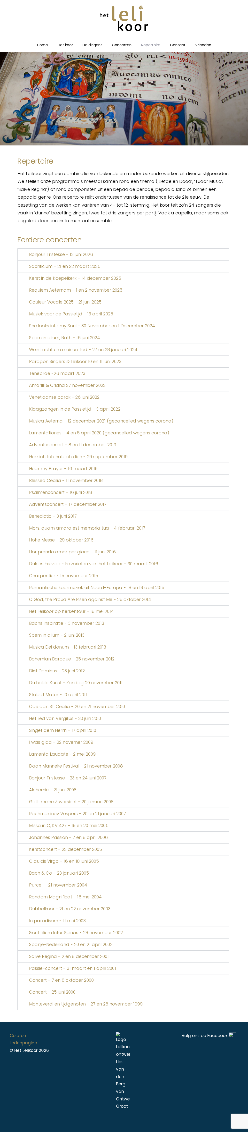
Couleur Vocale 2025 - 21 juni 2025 (65, 302)
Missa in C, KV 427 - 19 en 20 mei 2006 (68, 825)
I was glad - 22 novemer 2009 (61, 742)
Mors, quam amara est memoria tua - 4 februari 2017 (87, 528)
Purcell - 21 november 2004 (58, 885)
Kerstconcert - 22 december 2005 (65, 849)
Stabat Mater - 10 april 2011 (58, 695)
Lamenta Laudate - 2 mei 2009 (62, 754)
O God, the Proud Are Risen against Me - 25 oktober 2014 (90, 599)
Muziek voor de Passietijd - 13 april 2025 (71, 314)
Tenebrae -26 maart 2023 (57, 373)
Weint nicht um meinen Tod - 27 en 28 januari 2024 (83, 349)
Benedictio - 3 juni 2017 (53, 516)
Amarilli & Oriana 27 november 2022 (67, 385)
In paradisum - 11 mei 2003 (57, 921)
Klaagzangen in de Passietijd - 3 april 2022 (74, 409)
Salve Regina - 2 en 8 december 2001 (69, 956)
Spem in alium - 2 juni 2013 (57, 635)
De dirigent (92, 44)
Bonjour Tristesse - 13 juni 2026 (61, 254)
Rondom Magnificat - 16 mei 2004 (65, 897)
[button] (123, 254)
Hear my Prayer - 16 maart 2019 (63, 468)
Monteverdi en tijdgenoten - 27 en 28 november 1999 (86, 1004)
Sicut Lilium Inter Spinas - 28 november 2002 (76, 932)
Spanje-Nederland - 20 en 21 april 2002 (70, 944)
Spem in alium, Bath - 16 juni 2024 (64, 338)
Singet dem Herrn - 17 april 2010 (62, 730)
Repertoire (150, 44)
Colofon (18, 1036)
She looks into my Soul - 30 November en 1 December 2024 (92, 326)
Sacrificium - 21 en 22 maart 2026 (65, 266)
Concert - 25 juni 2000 (52, 992)
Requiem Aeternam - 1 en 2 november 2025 (75, 290)
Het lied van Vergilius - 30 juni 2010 (65, 718)
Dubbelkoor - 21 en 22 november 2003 (69, 909)
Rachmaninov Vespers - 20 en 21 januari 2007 (77, 814)
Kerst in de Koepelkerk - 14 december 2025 (75, 278)
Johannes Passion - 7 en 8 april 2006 (68, 837)
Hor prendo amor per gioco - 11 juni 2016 (72, 552)
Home (42, 44)
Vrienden (203, 44)
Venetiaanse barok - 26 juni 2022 (64, 397)
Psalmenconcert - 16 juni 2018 (60, 492)
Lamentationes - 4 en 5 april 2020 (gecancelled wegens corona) (99, 433)
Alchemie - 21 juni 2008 (53, 790)
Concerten (122, 44)
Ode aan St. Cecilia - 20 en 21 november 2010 (77, 706)
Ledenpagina (23, 1043)
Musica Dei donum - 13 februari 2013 (67, 647)
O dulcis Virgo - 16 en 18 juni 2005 (64, 861)
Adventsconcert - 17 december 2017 (68, 504)
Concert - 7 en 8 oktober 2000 (61, 980)
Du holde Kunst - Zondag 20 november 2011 (76, 683)
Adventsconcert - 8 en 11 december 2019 (72, 445)
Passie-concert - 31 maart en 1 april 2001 (72, 968)
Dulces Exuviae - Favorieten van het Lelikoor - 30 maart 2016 (93, 564)
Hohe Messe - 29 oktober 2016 (61, 540)
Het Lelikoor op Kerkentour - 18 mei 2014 (71, 611)
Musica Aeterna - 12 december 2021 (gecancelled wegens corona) (101, 421)
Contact (178, 44)
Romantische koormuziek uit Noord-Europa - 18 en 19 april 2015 (96, 587)
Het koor (65, 44)
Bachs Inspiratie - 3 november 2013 (66, 623)
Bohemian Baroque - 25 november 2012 (72, 659)
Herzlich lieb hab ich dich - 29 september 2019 (78, 457)
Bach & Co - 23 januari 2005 (59, 873)
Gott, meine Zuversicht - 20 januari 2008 (71, 802)
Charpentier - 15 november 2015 (63, 576)
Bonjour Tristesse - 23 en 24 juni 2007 (68, 778)
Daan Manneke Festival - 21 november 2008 (76, 766)
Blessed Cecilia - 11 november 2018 (66, 480)
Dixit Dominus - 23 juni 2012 (57, 671)
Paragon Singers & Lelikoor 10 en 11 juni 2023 (75, 361)
